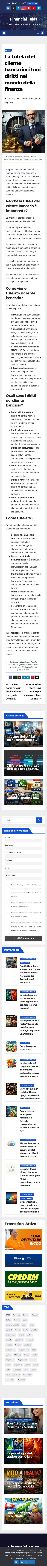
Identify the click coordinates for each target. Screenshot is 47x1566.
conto (17, 1330)
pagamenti (10, 1360)
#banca (10, 98)
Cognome (9, 845)
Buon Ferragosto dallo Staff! (19, 1514)
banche (34, 1315)
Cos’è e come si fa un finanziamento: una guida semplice (14, 691)
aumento (16, 1315)
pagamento (22, 1360)
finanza (9, 1345)
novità (34, 1355)
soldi (26, 1370)
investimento (24, 1350)
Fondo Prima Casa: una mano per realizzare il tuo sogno (32, 691)
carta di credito (12, 1325)
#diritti (18, 98)
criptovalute (11, 1335)
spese (33, 1370)
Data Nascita (10, 875)
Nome (7, 837)
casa (32, 1325)
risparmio (18, 1365)
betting (8, 1320)
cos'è (25, 1330)
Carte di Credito (21, 762)
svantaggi (27, 1375)
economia (19, 1340)
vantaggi (21, 1380)
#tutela (38, 98)
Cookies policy (27, 1562)
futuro (18, 1345)
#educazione (28, 98)
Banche (8, 50)
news (26, 1355)
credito (34, 1330)
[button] (38, 33)
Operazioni (25, 962)
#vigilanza (9, 102)
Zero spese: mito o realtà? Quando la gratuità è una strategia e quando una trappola (30, 1027)
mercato (17, 1355)
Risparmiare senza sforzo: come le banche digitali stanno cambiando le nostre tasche (29, 1150)
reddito (33, 1360)
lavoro (8, 1355)
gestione (27, 1345)
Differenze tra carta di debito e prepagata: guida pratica (23, 769)
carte (24, 1325)
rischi (8, 1365)
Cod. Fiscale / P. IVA (13, 853)
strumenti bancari (13, 1375)
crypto (21, 1335)
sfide (8, 1370)
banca (25, 1315)
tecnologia (10, 1380)
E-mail (7, 868)
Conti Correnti (26, 1198)
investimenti (11, 1350)
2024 (8, 1315)
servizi (36, 1365)
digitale (9, 1340)
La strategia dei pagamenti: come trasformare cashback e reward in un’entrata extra (29, 1070)
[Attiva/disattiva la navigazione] (21, 33)
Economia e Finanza (28, 958)
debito (29, 1335)
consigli (9, 1330)
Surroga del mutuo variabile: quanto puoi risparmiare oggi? (23, 797)
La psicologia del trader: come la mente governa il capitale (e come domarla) (29, 1001)
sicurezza (17, 1370)
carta (25, 1320)
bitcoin (17, 1320)
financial (29, 1340)
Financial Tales (23, 19)
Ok (16, 1562)
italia (34, 1350)
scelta (27, 1365)
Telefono (8, 860)
